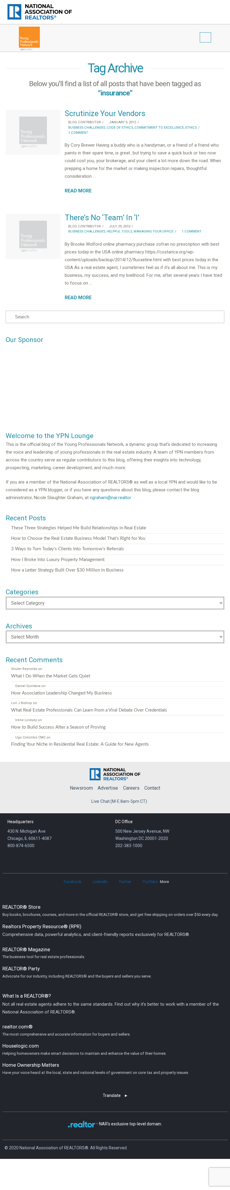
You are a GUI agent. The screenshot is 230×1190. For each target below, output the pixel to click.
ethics (191, 128)
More (164, 881)
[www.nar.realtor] (39, 12)
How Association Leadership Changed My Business (61, 693)
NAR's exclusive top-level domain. (130, 1123)
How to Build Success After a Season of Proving (58, 727)
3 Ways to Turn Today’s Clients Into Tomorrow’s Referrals (67, 549)
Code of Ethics (120, 128)
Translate (112, 1095)
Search (211, 11)
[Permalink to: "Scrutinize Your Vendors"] (33, 132)
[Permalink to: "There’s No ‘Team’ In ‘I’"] (33, 236)
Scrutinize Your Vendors (105, 113)
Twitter (125, 881)
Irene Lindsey (26, 720)
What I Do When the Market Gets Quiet (50, 676)
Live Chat (100, 801)
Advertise (108, 788)
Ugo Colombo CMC (30, 737)
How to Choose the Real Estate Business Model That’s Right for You (78, 538)
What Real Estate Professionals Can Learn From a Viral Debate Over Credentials (89, 710)
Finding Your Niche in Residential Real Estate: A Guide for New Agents (80, 744)
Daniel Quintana (27, 686)
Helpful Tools (119, 231)
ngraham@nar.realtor (110, 497)
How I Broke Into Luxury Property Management (58, 559)
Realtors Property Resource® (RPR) (96, 930)
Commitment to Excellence (159, 128)
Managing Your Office (153, 231)
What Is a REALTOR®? (110, 1004)
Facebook (72, 881)
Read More (78, 191)
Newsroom (81, 788)
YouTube (150, 881)
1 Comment (77, 133)
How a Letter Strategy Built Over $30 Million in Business (67, 570)
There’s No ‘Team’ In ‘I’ (102, 217)
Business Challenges (86, 128)
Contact (152, 788)
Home (115, 773)
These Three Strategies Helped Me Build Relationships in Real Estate (78, 528)
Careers (131, 788)
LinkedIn (100, 881)
